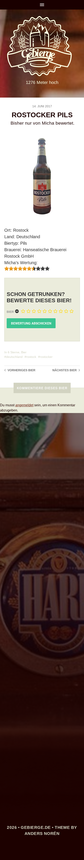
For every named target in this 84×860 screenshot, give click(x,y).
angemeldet (24, 405)
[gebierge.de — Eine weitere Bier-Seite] (42, 46)
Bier (10, 311)
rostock (31, 356)
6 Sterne (13, 352)
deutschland (14, 356)
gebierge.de (36, 827)
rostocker (46, 356)
